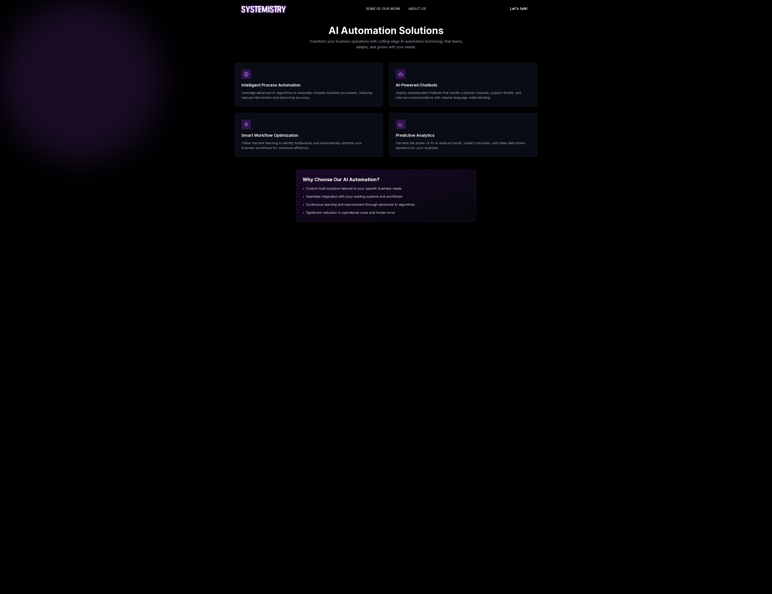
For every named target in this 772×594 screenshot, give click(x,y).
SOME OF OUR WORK (383, 9)
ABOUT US (417, 9)
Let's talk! (519, 8)
